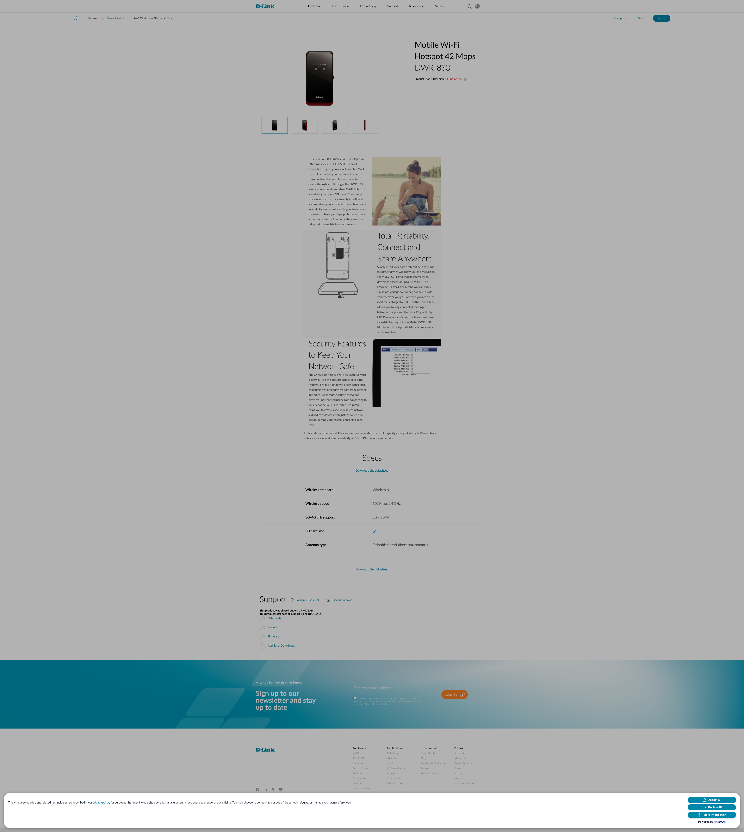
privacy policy (101, 802)
